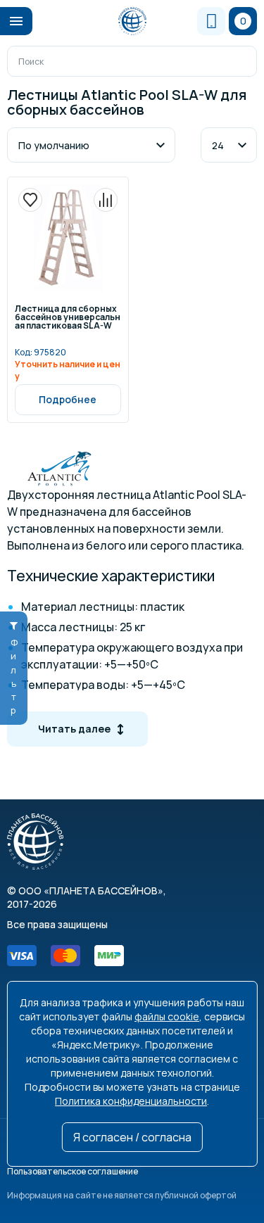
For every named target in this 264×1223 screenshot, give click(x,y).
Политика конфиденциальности (131, 1101)
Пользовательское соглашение (72, 1171)
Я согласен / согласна (132, 1137)
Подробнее (67, 399)
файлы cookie (166, 1016)
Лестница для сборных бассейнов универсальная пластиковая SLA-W (67, 318)
